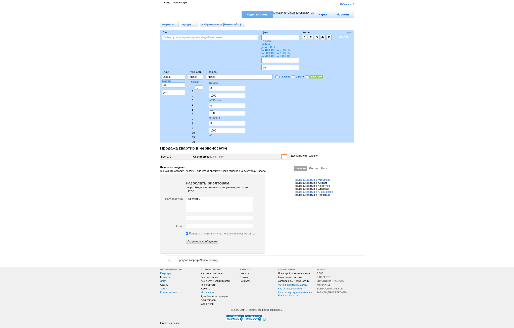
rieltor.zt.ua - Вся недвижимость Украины (182, 14)
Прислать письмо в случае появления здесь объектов (221, 233)
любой (166, 81)
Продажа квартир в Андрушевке (313, 191)
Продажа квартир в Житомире (312, 179)
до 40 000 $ (268, 47)
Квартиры (165, 273)
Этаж (165, 71)
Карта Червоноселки (290, 288)
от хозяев (284, 76)
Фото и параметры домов (292, 284)
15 (193, 137)
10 (193, 132)
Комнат (307, 32)
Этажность (195, 71)
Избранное (346, 4)
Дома (163, 281)
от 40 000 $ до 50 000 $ (275, 50)
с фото (300, 76)
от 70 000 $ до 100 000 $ (276, 56)
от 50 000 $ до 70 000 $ (275, 53)
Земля (163, 288)
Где (164, 32)
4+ (322, 37)
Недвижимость (171, 269)
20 (193, 142)
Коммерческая (168, 292)
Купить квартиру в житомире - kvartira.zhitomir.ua (295, 294)
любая (265, 44)
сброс (349, 32)
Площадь (212, 71)
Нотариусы (207, 292)
